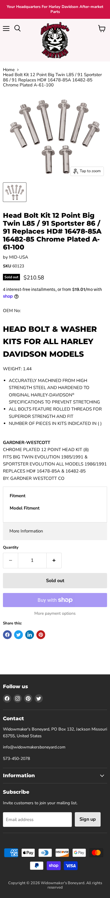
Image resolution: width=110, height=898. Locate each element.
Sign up (87, 819)
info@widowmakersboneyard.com (34, 747)
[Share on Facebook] (7, 634)
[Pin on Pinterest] (40, 634)
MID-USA (18, 257)
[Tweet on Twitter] (18, 634)
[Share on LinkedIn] (29, 634)
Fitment (18, 496)
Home (9, 69)
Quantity (10, 547)
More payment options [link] (55, 613)
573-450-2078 (16, 758)
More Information (26, 531)
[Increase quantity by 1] (54, 560)
